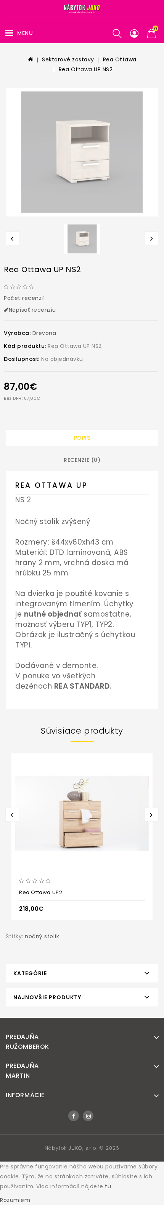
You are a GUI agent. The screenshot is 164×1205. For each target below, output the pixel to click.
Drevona (44, 333)
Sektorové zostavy (68, 59)
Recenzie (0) (82, 460)
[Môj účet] (134, 33)
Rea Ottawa (120, 59)
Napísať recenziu (32, 310)
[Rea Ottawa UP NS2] (82, 152)
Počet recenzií (24, 298)
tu (108, 1186)
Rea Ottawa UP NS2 (86, 69)
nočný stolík (42, 936)
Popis (82, 438)
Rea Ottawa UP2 (40, 892)
